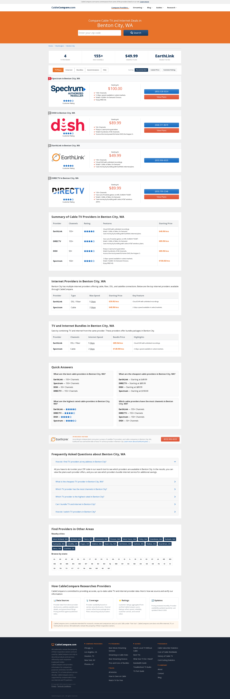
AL (54, 559)
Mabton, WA (97, 544)
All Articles (113, 672)
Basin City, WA (110, 544)
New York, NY (89, 660)
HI (119, 559)
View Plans (161, 97)
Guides (159, 7)
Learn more (144, 2)
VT (78, 568)
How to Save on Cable (117, 676)
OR (153, 564)
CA (78, 559)
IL (129, 559)
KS (146, 559)
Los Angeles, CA (90, 652)
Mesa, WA (57, 548)
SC (170, 564)
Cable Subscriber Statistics (168, 648)
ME (164, 559)
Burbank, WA (170, 539)
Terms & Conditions (64, 686)
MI (61, 564)
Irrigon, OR (84, 544)
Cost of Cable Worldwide (167, 652)
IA (141, 559)
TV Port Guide (138, 671)
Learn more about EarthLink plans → (137, 441)
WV (97, 568)
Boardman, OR (164, 544)
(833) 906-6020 (161, 160)
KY (152, 559)
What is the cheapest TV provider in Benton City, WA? (80, 481)
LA (158, 559)
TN (60, 568)
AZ (66, 559)
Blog (149, 7)
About (160, 669)
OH (141, 564)
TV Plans (58, 70)
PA (159, 564)
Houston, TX (89, 656)
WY (109, 568)
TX (66, 568)
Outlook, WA (139, 544)
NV (98, 564)
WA (90, 568)
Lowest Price (155, 70)
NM (116, 564)
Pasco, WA (88, 539)
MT (86, 564)
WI (103, 568)
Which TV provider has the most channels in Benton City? (81, 489)
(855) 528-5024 (161, 91)
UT (72, 568)
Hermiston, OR (125, 544)
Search (137, 32)
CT (90, 559)
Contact (161, 673)
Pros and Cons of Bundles (119, 663)
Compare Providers (120, 7)
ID (124, 559)
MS (73, 564)
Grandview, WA (156, 539)
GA (113, 559)
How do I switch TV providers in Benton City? (76, 511)
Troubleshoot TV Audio (142, 667)
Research (172, 7)
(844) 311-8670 (161, 125)
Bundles (80, 70)
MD (170, 559)
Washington (59, 46)
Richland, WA (76, 539)
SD (54, 568)
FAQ (104, 70)
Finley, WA (143, 539)
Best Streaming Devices (118, 659)
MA (55, 564)
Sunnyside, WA (58, 544)
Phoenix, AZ (89, 664)
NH (104, 564)
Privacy (54, 686)
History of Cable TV (165, 656)
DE (96, 559)
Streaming (138, 7)
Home (51, 46)
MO (79, 564)
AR (72, 559)
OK (147, 564)
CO (84, 559)
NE (92, 564)
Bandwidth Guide (140, 663)
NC (128, 564)
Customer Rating (169, 70)
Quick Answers (93, 70)
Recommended (141, 70)
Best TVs (136, 655)
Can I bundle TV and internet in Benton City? (75, 504)
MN (67, 564)
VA (84, 568)
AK (60, 559)
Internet (69, 70)
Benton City (70, 46)
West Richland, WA (60, 539)
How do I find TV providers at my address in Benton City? (81, 461)
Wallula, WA (151, 544)
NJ (110, 564)
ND (134, 564)
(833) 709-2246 (161, 191)
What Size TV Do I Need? (143, 659)
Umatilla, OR (72, 544)
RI (164, 564)
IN (135, 559)
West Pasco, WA (129, 539)
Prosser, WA (115, 539)
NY (122, 564)
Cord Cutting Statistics (166, 660)
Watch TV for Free (116, 680)
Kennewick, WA (101, 539)
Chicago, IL (88, 648)
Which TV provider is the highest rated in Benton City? (80, 496)
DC (101, 559)
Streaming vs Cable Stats (118, 655)
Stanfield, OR (69, 548)
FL (107, 559)
